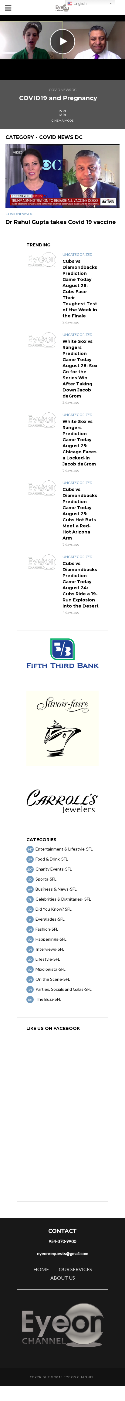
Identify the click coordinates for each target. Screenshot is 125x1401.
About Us (62, 1278)
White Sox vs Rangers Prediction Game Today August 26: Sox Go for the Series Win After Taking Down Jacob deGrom (79, 369)
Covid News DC (62, 89)
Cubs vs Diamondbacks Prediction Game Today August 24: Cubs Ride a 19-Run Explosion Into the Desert (80, 585)
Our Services (75, 1269)
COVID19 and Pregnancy (58, 98)
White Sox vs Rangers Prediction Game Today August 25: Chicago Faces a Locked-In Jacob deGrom (79, 443)
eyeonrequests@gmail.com (62, 1253)
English (79, 3)
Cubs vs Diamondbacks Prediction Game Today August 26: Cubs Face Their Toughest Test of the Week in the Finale (79, 289)
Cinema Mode (62, 120)
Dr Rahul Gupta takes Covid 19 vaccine (60, 222)
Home (41, 1269)
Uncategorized (77, 254)
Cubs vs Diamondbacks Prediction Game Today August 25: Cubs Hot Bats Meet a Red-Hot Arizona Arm (79, 514)
